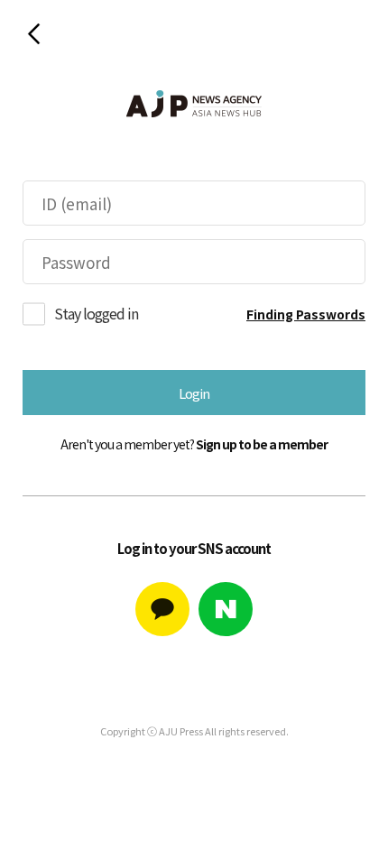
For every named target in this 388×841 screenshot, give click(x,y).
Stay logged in (96, 313)
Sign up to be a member (262, 444)
